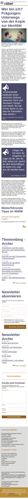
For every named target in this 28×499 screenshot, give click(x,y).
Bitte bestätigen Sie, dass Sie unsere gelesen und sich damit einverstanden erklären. (14, 321)
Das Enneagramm (6, 436)
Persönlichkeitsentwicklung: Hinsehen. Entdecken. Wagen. (11, 434)
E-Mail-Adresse (4, 409)
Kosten (3, 460)
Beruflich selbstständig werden (9, 441)
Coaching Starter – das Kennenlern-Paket (12, 444)
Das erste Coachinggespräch (9, 453)
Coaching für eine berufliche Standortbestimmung (8, 439)
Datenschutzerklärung (13, 495)
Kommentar (5, 390)
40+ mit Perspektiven (7, 442)
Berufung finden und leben (8, 446)
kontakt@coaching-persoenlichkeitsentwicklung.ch (9, 483)
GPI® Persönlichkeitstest (8, 463)
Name (4, 405)
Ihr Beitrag (4, 458)
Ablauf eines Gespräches (8, 456)
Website (4, 412)
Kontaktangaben (5, 486)
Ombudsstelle (5, 465)
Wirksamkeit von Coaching (8, 461)
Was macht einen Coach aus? (9, 455)
